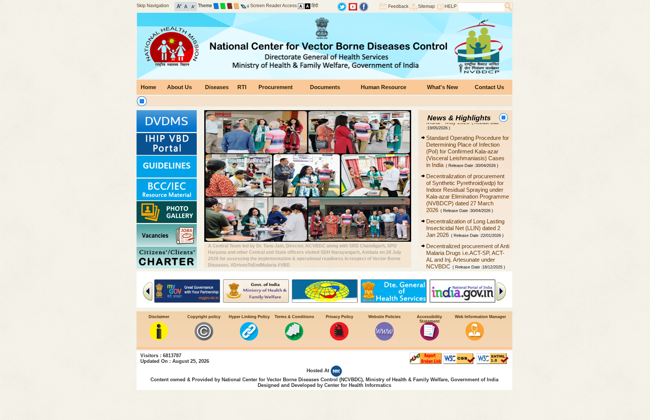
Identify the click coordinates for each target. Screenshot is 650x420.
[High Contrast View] (307, 5)
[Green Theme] (223, 5)
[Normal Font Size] (186, 6)
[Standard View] (301, 5)
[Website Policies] (384, 338)
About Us (179, 87)
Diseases (217, 87)
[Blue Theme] (216, 5)
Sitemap (426, 6)
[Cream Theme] (236, 5)
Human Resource (383, 87)
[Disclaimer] (158, 338)
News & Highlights (459, 118)
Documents (325, 87)
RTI (241, 87)
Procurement (275, 87)
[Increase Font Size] (179, 6)
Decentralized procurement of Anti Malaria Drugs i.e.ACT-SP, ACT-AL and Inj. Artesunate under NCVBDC (467, 245)
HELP (451, 6)
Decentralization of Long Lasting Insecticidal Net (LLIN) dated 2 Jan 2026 (465, 217)
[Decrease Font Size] (192, 6)
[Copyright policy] (203, 338)
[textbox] (481, 7)
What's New (442, 87)
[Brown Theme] (229, 5)
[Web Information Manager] (474, 338)
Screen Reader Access (273, 5)
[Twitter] (341, 6)
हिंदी (314, 5)
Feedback (398, 6)
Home (148, 87)
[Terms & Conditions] (294, 338)
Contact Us (489, 87)
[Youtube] (352, 6)
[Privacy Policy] (339, 338)
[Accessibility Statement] (429, 338)
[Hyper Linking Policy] (249, 338)
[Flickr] (363, 6)
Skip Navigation (153, 5)
